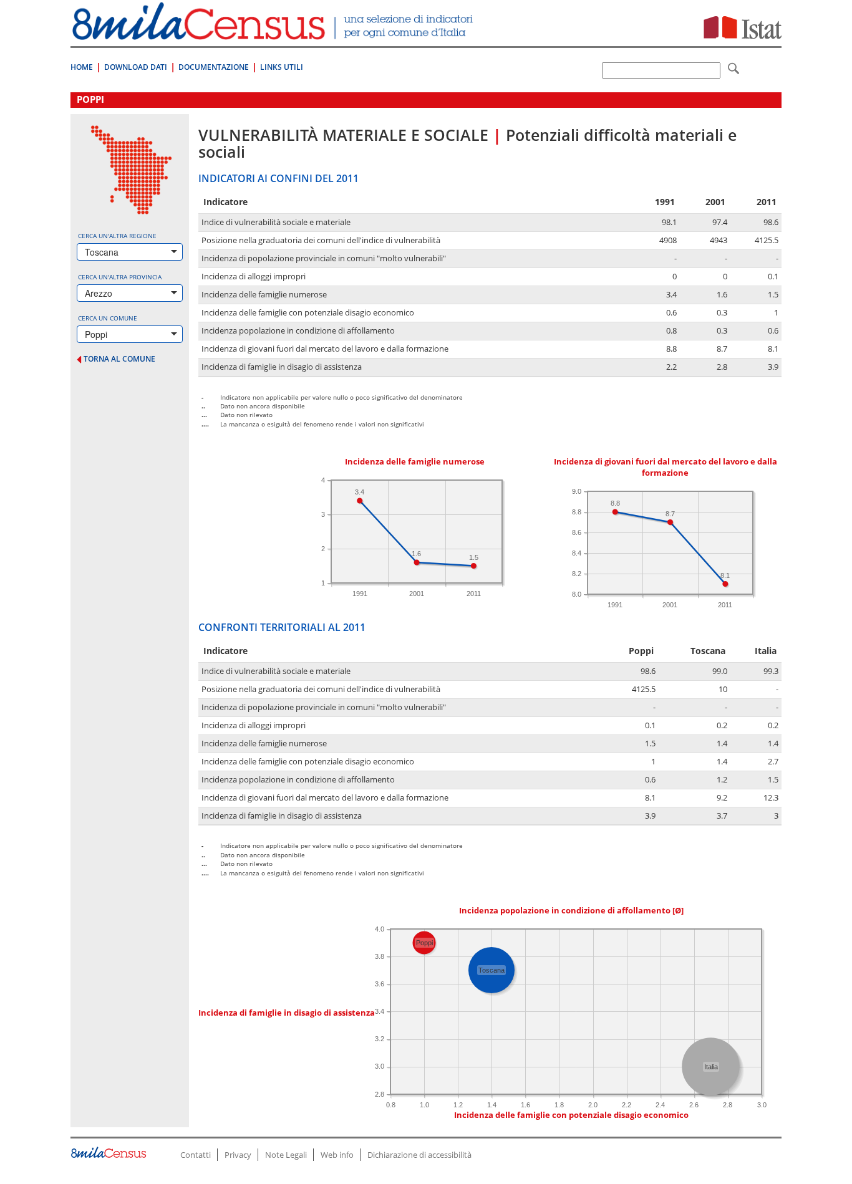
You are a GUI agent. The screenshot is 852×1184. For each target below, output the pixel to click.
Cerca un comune (107, 318)
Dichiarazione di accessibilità (419, 1154)
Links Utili (281, 67)
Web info (337, 1154)
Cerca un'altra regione (117, 235)
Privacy (238, 1154)
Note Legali (286, 1154)
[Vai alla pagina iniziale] (274, 33)
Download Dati (135, 67)
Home (81, 67)
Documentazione (213, 67)
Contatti (195, 1154)
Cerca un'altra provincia (120, 276)
